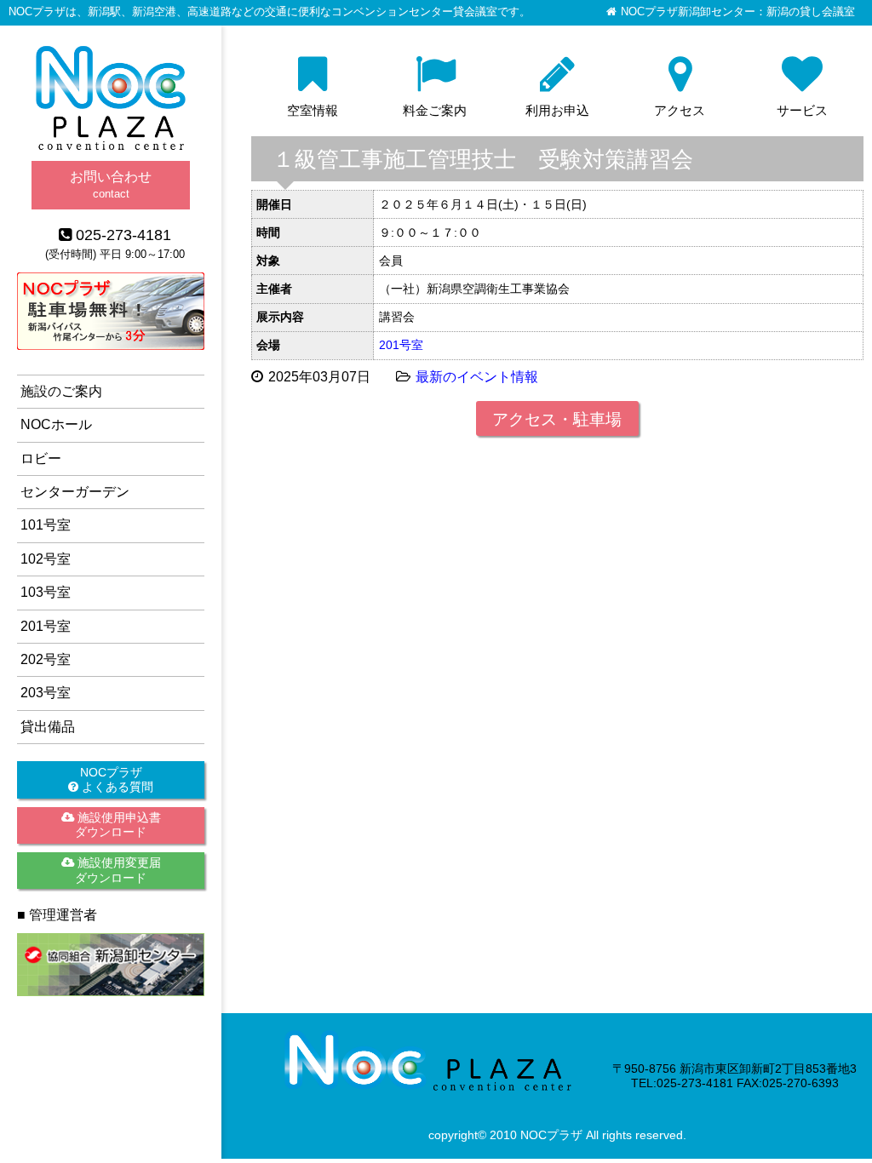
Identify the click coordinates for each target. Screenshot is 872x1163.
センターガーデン (74, 491)
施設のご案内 (61, 391)
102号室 (45, 559)
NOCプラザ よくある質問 (115, 779)
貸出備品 (47, 726)
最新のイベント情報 (477, 377)
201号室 (401, 345)
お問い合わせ (111, 184)
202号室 (45, 659)
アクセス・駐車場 (557, 419)
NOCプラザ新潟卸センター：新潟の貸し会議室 (738, 12)
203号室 (45, 692)
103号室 (45, 592)
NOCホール (56, 424)
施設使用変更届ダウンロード (117, 870)
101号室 (45, 525)
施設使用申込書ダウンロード (117, 825)
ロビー (40, 458)
